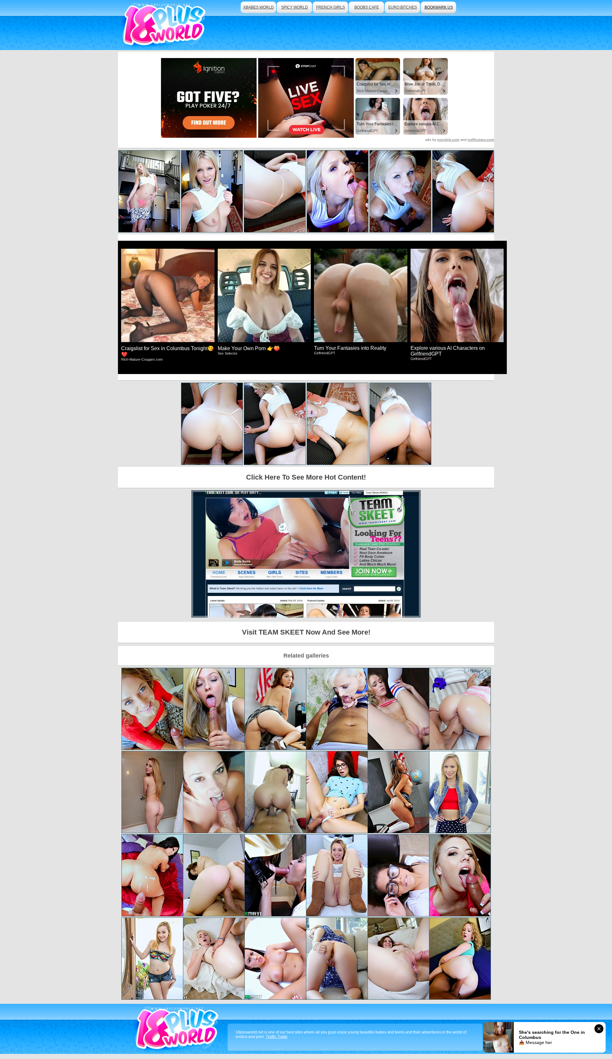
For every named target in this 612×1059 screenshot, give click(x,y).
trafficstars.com (481, 140)
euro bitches (402, 7)
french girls (330, 7)
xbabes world (258, 7)
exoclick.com (448, 140)
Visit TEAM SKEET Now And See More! (306, 632)
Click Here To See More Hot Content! (306, 477)
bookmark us (439, 7)
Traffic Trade (277, 1036)
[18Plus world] (165, 25)
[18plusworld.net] (178, 1029)
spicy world (294, 7)
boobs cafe (366, 7)
